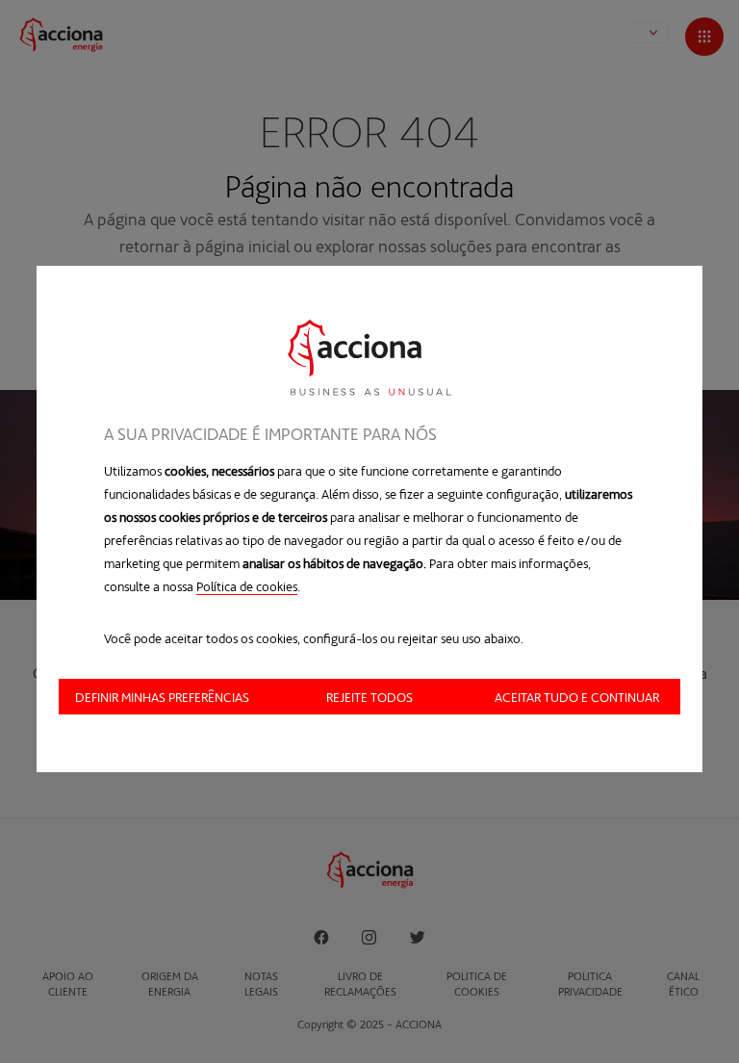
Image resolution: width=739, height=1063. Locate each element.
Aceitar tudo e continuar (577, 696)
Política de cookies (246, 586)
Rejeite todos (369, 696)
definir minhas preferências (162, 696)
